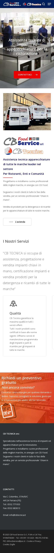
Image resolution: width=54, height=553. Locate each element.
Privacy (38, 541)
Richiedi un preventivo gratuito (22, 380)
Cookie (30, 541)
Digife (12, 544)
